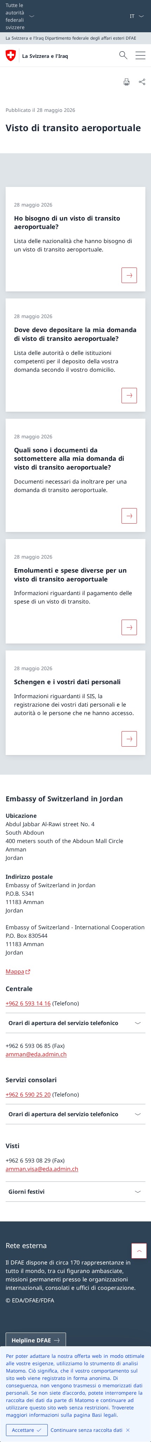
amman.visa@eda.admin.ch (42, 1169)
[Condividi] (142, 81)
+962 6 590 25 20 (28, 1094)
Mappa (15, 971)
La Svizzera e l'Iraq (45, 56)
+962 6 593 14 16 (28, 1003)
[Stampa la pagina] (126, 81)
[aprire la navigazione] (140, 55)
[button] (139, 1251)
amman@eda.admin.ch (36, 1054)
